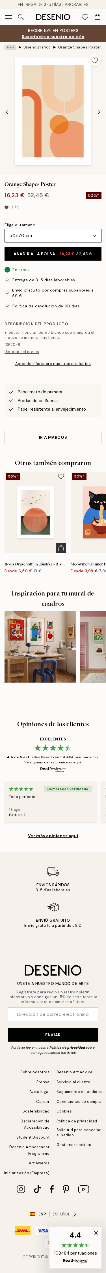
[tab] (17, 173)
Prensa (42, 1082)
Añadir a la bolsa (53, 253)
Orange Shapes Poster (79, 47)
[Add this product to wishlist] (94, 60)
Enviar (52, 1034)
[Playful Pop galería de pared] (40, 647)
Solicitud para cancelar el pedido (79, 1132)
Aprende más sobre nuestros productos (53, 363)
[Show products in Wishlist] (85, 17)
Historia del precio (22, 351)
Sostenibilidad (36, 1111)
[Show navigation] (8, 17)
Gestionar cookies (74, 1144)
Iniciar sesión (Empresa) (26, 1173)
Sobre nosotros (34, 1072)
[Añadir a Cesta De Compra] (61, 548)
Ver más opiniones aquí (53, 835)
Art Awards (39, 1163)
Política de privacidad (67, 1047)
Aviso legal (39, 1091)
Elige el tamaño (20, 224)
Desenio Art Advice (75, 1072)
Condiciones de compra (79, 1101)
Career (42, 1101)
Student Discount (32, 1137)
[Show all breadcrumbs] (10, 47)
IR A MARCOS (53, 437)
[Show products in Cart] (97, 17)
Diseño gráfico (37, 47)
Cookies (64, 1111)
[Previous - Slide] (6, 111)
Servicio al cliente (73, 1082)
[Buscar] (21, 17)
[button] (75, 1247)
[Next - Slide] (99, 111)
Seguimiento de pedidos (79, 1091)
